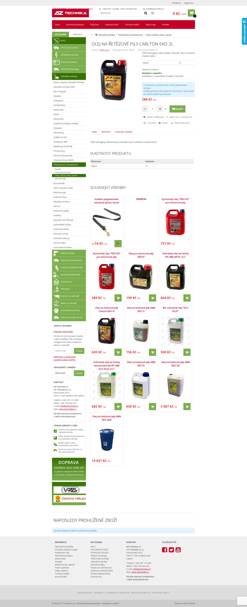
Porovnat (151, 123)
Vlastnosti (105, 131)
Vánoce (56, 206)
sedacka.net (124, 592)
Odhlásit (79, 373)
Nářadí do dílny (68, 253)
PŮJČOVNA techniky (70, 69)
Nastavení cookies (110, 603)
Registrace (189, 3)
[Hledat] (145, 12)
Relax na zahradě (68, 303)
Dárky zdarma (61, 570)
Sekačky (57, 96)
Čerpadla (57, 128)
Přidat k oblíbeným (155, 117)
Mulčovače (58, 109)
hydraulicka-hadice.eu (141, 592)
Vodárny (57, 215)
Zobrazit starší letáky (63, 331)
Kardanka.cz (99, 592)
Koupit (179, 109)
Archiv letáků (61, 576)
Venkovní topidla (61, 210)
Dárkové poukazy (69, 62)
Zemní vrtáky (59, 242)
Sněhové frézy (60, 197)
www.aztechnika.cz (67, 409)
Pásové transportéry (62, 155)
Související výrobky (123, 131)
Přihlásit (79, 351)
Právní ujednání (62, 567)
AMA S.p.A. (104, 50)
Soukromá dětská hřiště (72, 267)
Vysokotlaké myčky (62, 224)
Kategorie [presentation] (60, 34)
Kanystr (58, 169)
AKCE (63, 40)
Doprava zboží (111, 24)
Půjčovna (94, 24)
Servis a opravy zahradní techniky (68, 82)
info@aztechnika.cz (155, 8)
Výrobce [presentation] (77, 34)
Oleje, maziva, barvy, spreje (159, 34)
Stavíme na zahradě (70, 296)
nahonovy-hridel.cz (160, 592)
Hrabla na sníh (60, 137)
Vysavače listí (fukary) (63, 220)
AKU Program (59, 91)
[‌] (118, 243)
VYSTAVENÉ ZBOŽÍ (69, 47)
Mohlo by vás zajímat (65, 564)
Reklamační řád (62, 552)
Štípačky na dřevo (61, 201)
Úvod (57, 24)
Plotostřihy (58, 119)
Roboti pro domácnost (71, 260)
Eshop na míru (181, 603)
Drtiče (56, 114)
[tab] (60, 34)
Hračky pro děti (60, 141)
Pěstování (65, 288)
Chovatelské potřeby (70, 310)
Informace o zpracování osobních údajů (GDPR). (65, 358)
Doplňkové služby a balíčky (65, 123)
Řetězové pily (59, 192)
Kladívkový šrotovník (62, 146)
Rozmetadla (59, 183)
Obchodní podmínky (64, 546)
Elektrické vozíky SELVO (71, 317)
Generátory (58, 132)
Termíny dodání (132, 24)
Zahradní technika (106, 34)
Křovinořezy (59, 151)
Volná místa (60, 558)
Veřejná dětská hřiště (70, 274)
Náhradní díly (60, 178)
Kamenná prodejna (75, 24)
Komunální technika (62, 247)
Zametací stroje (60, 233)
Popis (94, 131)
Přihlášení (176, 3)
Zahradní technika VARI (64, 86)
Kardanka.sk (111, 592)
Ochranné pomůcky (63, 172)
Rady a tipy (151, 24)
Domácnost (66, 281)
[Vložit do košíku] (118, 297)
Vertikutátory (59, 105)
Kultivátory (58, 100)
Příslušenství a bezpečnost (130, 34)
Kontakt (165, 24)
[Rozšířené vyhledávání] (152, 13)
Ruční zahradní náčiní (63, 188)
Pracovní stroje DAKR (63, 160)
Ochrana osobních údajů (66, 549)
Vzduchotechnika (61, 229)
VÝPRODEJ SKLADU (70, 54)
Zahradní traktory (61, 238)
